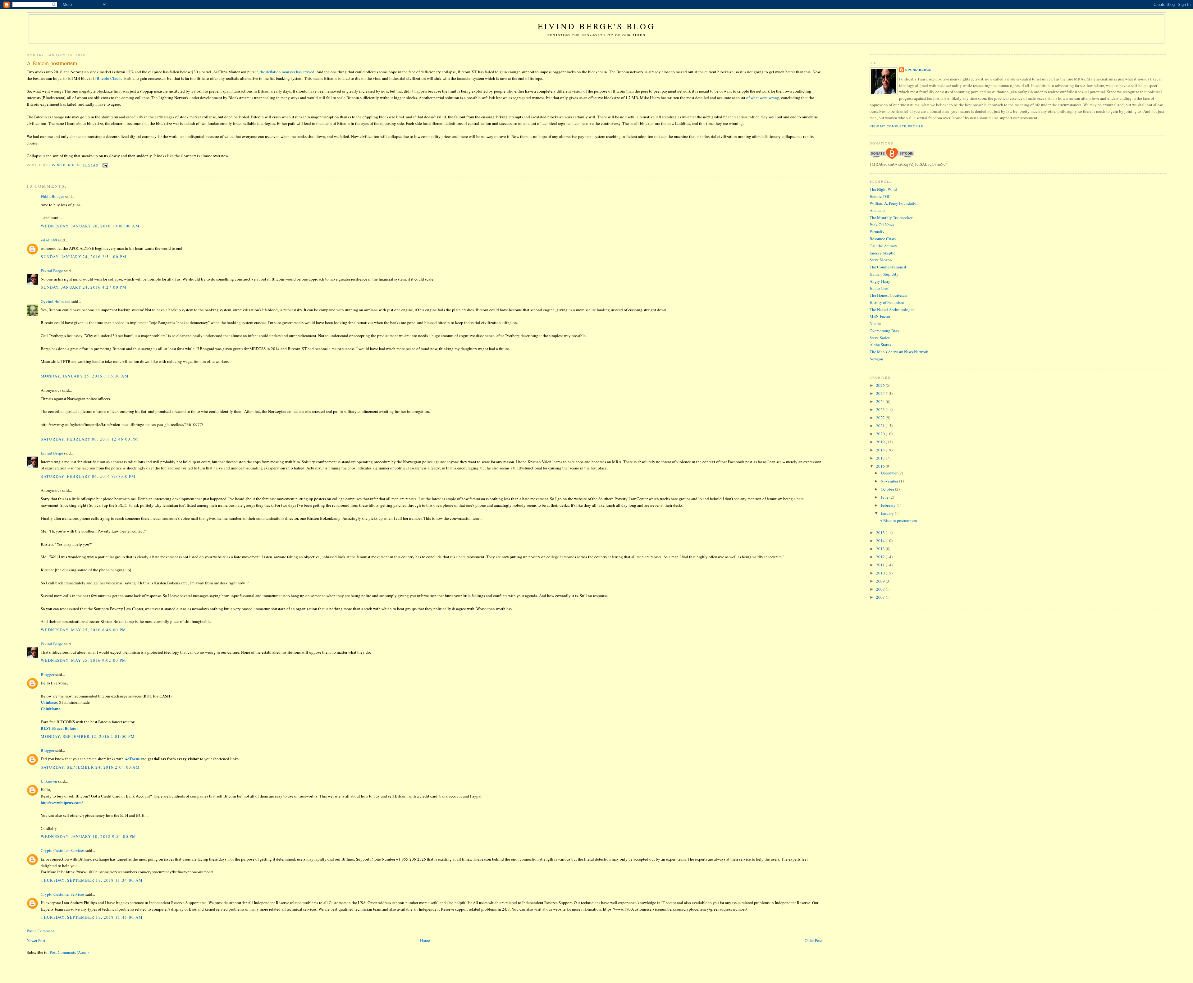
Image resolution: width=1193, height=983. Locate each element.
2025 (881, 393)
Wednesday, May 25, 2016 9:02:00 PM (83, 660)
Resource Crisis (883, 238)
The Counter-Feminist (888, 267)
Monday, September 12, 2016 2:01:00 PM (88, 736)
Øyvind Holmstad (56, 301)
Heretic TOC (880, 196)
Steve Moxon (881, 260)
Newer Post (36, 940)
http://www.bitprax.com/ (62, 802)
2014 (881, 540)
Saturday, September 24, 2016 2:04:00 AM (90, 767)
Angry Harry (880, 281)
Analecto (877, 210)
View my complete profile (897, 126)
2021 (881, 425)
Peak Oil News (882, 224)
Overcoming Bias (884, 330)
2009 (881, 581)
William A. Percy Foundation (894, 203)
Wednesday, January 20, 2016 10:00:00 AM (90, 226)
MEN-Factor (880, 316)
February (889, 505)
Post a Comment (40, 931)
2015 (881, 532)
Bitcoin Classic (109, 78)
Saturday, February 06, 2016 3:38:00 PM (88, 476)
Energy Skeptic (882, 253)
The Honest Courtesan (888, 295)
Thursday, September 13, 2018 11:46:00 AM (92, 917)
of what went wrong (762, 97)
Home (425, 940)
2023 (881, 409)
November (890, 481)
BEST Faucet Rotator (59, 728)
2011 (881, 565)
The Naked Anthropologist (892, 309)
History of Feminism (887, 302)
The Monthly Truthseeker (891, 217)
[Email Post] (105, 165)
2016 (881, 466)
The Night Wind (883, 189)
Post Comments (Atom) (69, 952)
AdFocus (132, 758)
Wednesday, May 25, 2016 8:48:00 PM (83, 630)
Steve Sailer (879, 338)
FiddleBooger (52, 196)
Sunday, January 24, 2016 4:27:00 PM (83, 287)
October (888, 489)
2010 (881, 573)
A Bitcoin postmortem (898, 520)
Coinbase (49, 702)
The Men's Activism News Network (899, 351)
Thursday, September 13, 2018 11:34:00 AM (92, 880)
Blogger (47, 674)
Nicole (875, 323)
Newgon (876, 359)
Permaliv (877, 231)
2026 (881, 385)
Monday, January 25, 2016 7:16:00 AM (85, 376)
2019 (881, 442)
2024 (881, 401)
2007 (881, 597)
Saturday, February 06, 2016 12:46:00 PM (89, 439)
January (888, 513)
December (889, 473)
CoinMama (51, 708)
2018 (881, 450)
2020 (881, 434)
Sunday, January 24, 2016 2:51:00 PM (83, 256)
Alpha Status (880, 344)
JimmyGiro (879, 288)
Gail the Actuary (883, 246)
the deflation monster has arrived (287, 72)
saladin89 (49, 240)
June (885, 497)
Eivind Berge (52, 270)
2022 (881, 417)
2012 (881, 557)
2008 (881, 589)
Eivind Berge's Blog (596, 26)
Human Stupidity (884, 274)
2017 (881, 458)
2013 (881, 548)
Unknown (49, 781)
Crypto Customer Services (63, 850)
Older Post (813, 940)
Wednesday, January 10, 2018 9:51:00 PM (88, 836)
